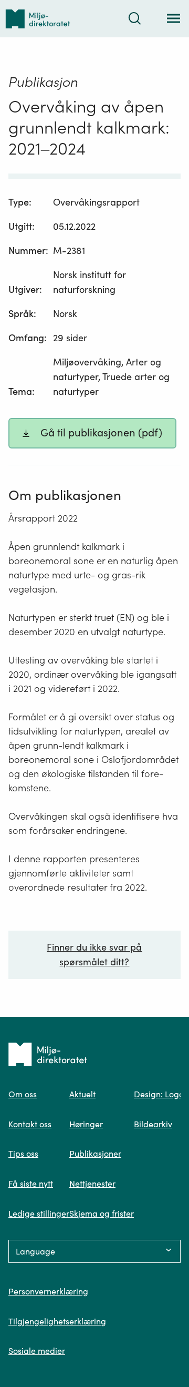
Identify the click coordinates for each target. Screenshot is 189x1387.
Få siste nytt (30, 1183)
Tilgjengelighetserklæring (57, 1321)
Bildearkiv (153, 1124)
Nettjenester (92, 1183)
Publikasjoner (95, 1153)
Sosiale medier (36, 1350)
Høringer (86, 1124)
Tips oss (23, 1153)
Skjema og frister (101, 1213)
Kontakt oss (29, 1124)
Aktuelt (82, 1094)
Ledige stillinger (38, 1213)
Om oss (22, 1094)
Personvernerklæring (48, 1291)
